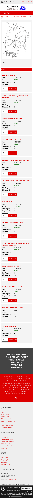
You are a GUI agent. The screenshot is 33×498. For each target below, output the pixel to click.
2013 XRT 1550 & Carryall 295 (20, 16)
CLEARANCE (24, 392)
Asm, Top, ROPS (7, 202)
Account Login (5, 437)
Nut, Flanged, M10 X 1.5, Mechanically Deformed (15, 97)
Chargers (24, 389)
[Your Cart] (5, 13)
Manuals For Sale (11, 389)
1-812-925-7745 (12, 480)
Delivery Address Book (7, 441)
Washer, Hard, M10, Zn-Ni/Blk (12, 119)
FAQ (2, 423)
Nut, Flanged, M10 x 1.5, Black (12, 287)
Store (8, 16)
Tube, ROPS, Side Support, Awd (12, 308)
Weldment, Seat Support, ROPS (12, 223)
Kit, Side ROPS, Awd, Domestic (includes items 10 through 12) (15, 244)
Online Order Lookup (7, 446)
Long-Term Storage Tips (8, 421)
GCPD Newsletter (6, 444)
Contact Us (4, 448)
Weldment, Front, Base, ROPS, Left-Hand (16, 181)
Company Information (7, 425)
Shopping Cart (5, 460)
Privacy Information (6, 419)
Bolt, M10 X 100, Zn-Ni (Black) (12, 139)
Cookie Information (6, 428)
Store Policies (5, 414)
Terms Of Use (5, 416)
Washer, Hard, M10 (8, 75)
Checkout (4, 462)
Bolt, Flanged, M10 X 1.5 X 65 (11, 266)
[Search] (8, 13)
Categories (1, 13)
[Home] (16, 8)
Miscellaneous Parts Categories (16, 394)
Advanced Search (6, 464)
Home (3, 16)
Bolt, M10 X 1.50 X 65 (9, 326)
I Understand (26, 488)
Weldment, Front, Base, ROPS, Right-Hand (16, 160)
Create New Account (7, 439)
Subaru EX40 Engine (11, 392)
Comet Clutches (8, 377)
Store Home (4, 458)
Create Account (28, 1)
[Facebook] (16, 397)
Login (22, 1)
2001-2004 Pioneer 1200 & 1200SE (19, 387)
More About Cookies (16, 496)
